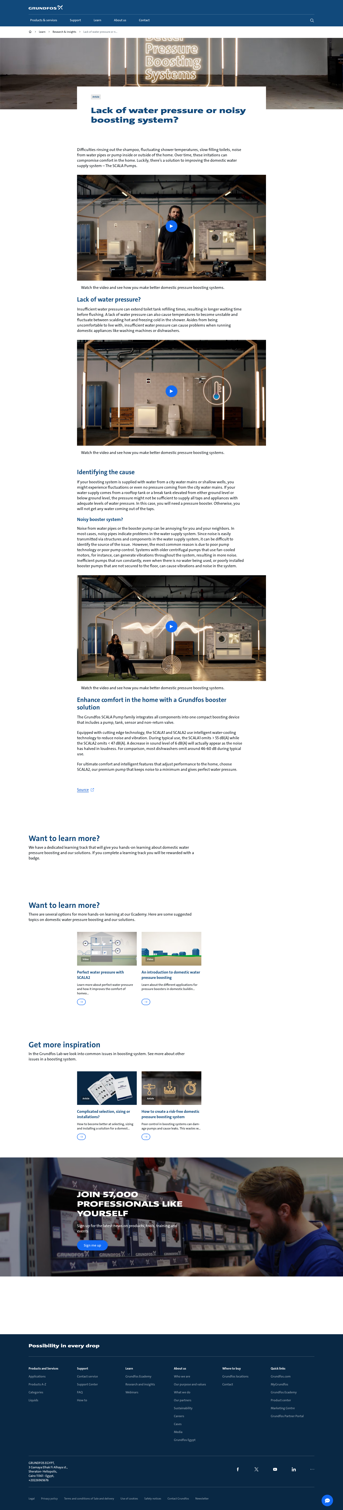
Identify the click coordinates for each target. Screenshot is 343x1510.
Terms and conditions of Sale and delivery (89, 1498)
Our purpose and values (190, 1384)
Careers (179, 1416)
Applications (37, 1376)
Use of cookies (129, 1498)
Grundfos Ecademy (138, 1376)
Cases (178, 1424)
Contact (227, 1384)
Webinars (131, 1392)
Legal (32, 1498)
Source (83, 789)
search (312, 20)
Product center (281, 1400)
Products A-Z (37, 1384)
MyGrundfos (279, 1384)
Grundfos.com (281, 1376)
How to (82, 1400)
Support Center (87, 1384)
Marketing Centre (283, 1408)
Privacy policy (49, 1498)
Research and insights (140, 1384)
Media (178, 1432)
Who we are (182, 1376)
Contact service (87, 1376)
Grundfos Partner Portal (287, 1416)
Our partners (182, 1400)
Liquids (33, 1400)
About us (180, 1368)
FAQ (80, 1392)
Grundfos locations (235, 1376)
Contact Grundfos (178, 1498)
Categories (36, 1392)
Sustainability (183, 1408)
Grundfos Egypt (185, 1440)
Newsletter (202, 1498)
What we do (182, 1392)
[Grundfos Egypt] (30, 32)
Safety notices (152, 1498)
